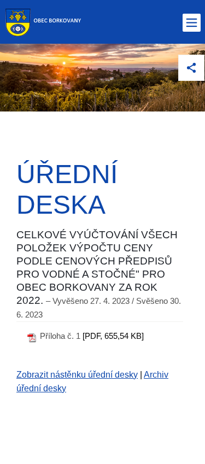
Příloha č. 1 (60, 335)
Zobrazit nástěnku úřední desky (77, 374)
